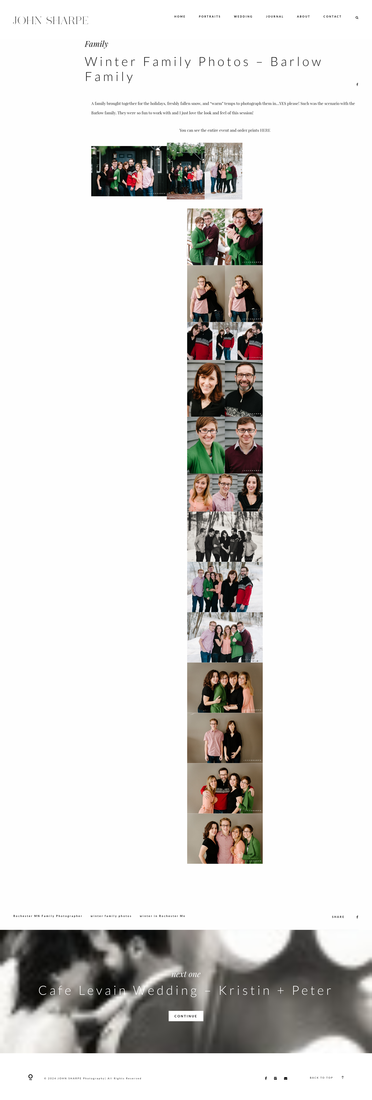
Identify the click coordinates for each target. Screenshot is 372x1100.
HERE (265, 130)
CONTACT (332, 16)
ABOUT (303, 16)
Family (96, 43)
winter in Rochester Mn (163, 916)
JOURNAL (275, 16)
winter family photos (111, 916)
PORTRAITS (210, 16)
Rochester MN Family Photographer (48, 916)
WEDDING (243, 16)
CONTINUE (185, 1016)
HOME (180, 16)
